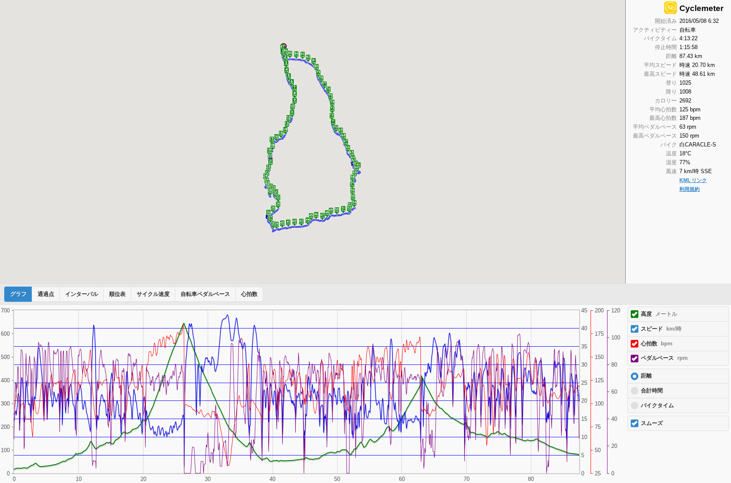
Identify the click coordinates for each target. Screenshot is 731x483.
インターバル (81, 294)
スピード (661, 329)
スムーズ (652, 423)
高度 (659, 314)
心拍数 (249, 294)
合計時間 (652, 391)
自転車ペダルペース (205, 294)
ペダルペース (664, 358)
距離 (646, 376)
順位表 (117, 294)
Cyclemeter (701, 8)
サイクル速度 (153, 294)
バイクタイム (657, 405)
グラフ (18, 294)
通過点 (46, 294)
